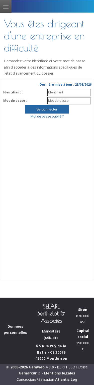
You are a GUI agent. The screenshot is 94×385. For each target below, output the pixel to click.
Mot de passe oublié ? (47, 116)
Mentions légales (59, 373)
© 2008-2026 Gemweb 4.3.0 (30, 367)
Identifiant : (13, 92)
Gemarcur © (30, 373)
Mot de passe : (15, 100)
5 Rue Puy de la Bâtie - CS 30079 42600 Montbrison (51, 352)
